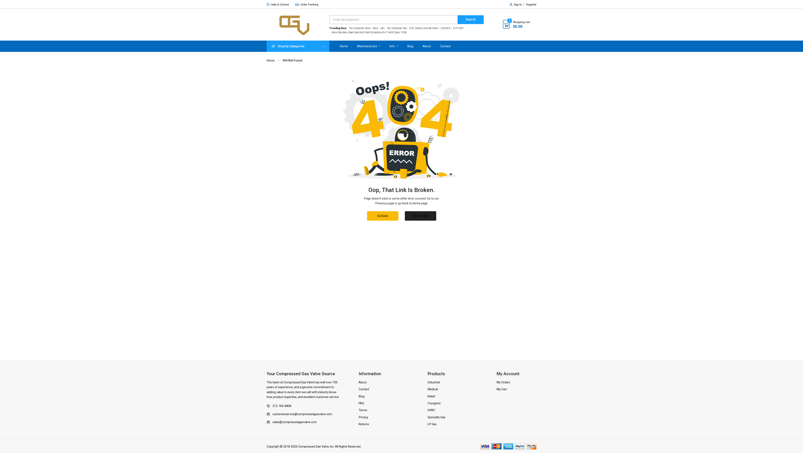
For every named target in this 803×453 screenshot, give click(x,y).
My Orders (503, 382)
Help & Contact (280, 4)
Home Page (420, 216)
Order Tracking (309, 4)
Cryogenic (434, 403)
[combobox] (394, 19)
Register (531, 4)
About (363, 382)
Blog (361, 396)
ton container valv (397, 28)
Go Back (382, 216)
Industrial (434, 382)
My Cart (502, 389)
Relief (431, 396)
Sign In (518, 4)
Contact (364, 389)
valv (382, 28)
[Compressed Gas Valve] (298, 24)
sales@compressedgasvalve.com (294, 422)
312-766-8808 (281, 406)
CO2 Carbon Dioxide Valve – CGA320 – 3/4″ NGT (436, 28)
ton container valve (359, 28)
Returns (364, 424)
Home (271, 60)
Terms (363, 410)
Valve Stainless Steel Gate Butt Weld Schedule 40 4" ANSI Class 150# (369, 32)
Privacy (363, 417)
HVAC (431, 410)
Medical (433, 389)
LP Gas (432, 424)
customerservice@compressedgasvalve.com (302, 414)
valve (375, 28)
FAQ (361, 403)
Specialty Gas (436, 417)
